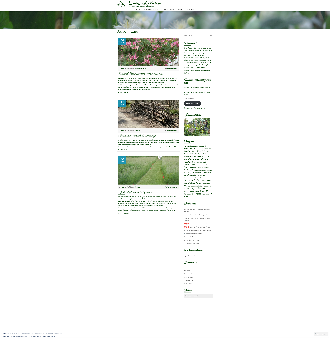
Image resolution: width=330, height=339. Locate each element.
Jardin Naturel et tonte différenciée (134, 192)
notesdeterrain (188, 284)
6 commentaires (172, 68)
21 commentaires (171, 187)
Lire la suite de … (124, 92)
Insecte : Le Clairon (190, 237)
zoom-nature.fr (189, 277)
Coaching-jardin (189, 165)
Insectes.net (188, 274)
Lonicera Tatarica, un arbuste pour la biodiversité (140, 74)
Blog (158, 9)
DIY (206, 167)
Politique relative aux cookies (49, 336)
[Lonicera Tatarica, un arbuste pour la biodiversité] (148, 51)
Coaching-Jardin (148, 9)
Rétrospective (188, 191)
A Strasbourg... (197, 149)
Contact (173, 9)
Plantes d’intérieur (206, 183)
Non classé (203, 178)
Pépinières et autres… (191, 256)
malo (122, 68)
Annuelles (194, 146)
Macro (197, 178)
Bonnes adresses (189, 157)
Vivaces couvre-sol (206, 194)
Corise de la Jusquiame (191, 243)
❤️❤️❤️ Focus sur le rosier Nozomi (195, 224)
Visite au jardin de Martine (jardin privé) (197, 230)
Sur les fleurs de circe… (191, 240)
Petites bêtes (195, 182)
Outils (201, 180)
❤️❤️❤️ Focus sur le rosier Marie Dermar (197, 227)
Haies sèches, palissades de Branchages (137, 136)
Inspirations (192, 175)
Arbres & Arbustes (140, 68)
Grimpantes (207, 173)
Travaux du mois (199, 191)
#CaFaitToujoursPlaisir (186, 9)
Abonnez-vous (192, 103)
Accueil (138, 9)
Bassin (200, 154)
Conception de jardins (202, 165)
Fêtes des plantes (206, 170)
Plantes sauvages (191, 186)
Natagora (187, 270)
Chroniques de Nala (198, 162)
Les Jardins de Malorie (139, 4)
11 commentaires (172, 130)
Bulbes (198, 156)
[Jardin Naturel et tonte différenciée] (148, 170)
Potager (201, 186)
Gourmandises (197, 173)
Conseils (137, 130)
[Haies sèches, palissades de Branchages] (148, 113)
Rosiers (201, 188)
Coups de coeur (198, 167)
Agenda (186, 146)
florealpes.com (188, 280)
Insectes (186, 175)
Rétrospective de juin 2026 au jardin (195, 215)
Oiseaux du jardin (191, 180)
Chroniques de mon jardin (196, 160)
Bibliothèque (206, 154)
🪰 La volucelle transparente (193, 233)
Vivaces (197, 193)
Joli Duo (199, 175)
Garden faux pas (188, 173)
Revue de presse (192, 189)
